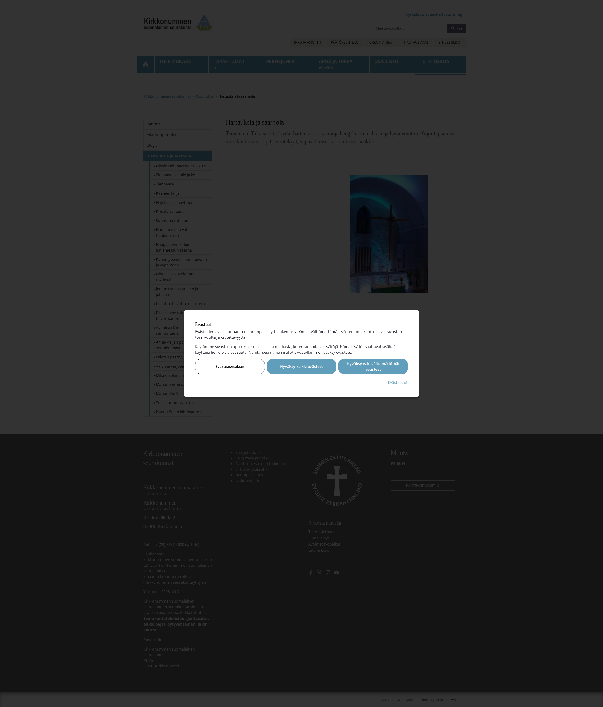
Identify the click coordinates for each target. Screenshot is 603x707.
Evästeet (398, 382)
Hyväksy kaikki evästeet (301, 366)
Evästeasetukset (229, 366)
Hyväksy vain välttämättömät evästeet (373, 366)
